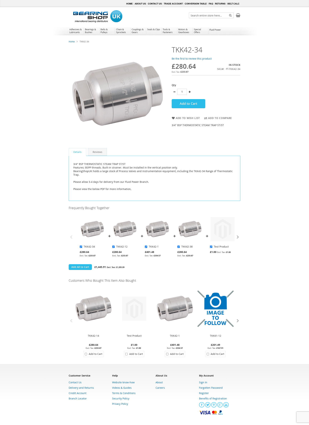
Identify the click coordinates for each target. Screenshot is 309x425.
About (159, 382)
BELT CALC (233, 3)
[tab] (77, 152)
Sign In (203, 382)
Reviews (97, 152)
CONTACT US (155, 3)
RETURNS (220, 3)
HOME (129, 3)
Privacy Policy (120, 404)
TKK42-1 (154, 246)
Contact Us (75, 382)
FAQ (211, 3)
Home (72, 41)
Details (77, 152)
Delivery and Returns (81, 387)
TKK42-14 (93, 335)
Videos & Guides (122, 387)
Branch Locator (78, 398)
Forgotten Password (211, 387)
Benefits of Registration (213, 398)
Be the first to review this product (192, 58)
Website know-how (123, 382)
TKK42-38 (187, 246)
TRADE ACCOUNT (173, 3)
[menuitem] (76, 31)
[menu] (154, 31)
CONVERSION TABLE (196, 3)
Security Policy (120, 398)
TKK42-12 (121, 246)
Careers (160, 387)
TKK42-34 (89, 246)
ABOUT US (140, 3)
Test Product (221, 246)
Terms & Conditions (124, 393)
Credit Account (77, 393)
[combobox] (211, 15)
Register (204, 393)
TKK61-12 (215, 335)
